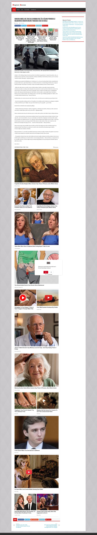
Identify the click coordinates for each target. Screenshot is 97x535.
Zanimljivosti (33, 9)
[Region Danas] (19, 4)
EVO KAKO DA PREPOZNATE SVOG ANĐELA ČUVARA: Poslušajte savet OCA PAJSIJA (50, 525)
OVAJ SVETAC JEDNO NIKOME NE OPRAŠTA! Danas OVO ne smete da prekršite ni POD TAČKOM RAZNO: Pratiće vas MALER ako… (73, 38)
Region (18, 9)
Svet (22, 9)
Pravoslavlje (26, 9)
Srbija (14, 9)
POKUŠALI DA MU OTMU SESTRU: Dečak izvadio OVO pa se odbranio (23, 525)
